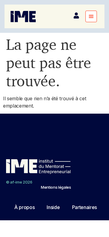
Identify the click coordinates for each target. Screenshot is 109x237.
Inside (53, 207)
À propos (24, 207)
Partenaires (84, 207)
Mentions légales (56, 187)
